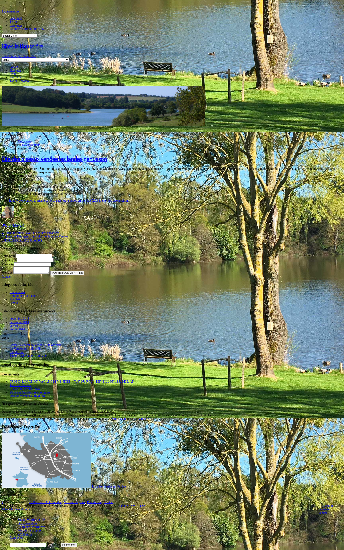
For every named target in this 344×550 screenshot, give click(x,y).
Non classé (24, 141)
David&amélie (31, 145)
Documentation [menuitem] (27, 523)
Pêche (13, 73)
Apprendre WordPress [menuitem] (31, 527)
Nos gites (15, 70)
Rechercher (53, 544)
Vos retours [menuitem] (25, 534)
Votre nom (9, 256)
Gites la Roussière (22, 46)
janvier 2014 (17, 325)
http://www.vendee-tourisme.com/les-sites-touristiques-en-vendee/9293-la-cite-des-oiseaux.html (69, 200)
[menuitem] (176, 516)
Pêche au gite (118, 418)
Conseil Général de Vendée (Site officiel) (35, 345)
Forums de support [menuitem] (29, 530)
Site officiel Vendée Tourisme (28, 355)
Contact (6, 276)
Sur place (15, 77)
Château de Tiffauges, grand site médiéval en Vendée (37, 236)
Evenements (17, 292)
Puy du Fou (17, 352)
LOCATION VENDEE (25, 388)
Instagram (16, 25)
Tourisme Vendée (20, 385)
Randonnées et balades (24, 295)
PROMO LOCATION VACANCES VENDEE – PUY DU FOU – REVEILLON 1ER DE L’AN (72, 381)
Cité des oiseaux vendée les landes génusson (54, 158)
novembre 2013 (19, 318)
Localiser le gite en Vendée (109, 486)
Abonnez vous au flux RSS (27, 28)
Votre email (9, 260)
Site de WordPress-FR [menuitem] (31, 519)
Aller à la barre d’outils (16, 509)
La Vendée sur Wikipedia (25, 348)
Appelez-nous (10, 11)
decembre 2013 (19, 322)
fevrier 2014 (17, 329)
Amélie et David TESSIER (133, 505)
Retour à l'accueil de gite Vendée (22, 240)
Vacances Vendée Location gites (30, 392)
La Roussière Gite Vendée (45, 502)
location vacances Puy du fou (28, 396)
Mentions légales (74, 502)
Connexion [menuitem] (16, 537)
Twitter (14, 21)
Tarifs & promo (19, 81)
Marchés (15, 299)
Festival (14, 303)
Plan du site (94, 502)
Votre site (8, 264)
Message (7, 272)
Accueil (14, 66)
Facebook (16, 18)
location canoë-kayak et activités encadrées (30, 232)
